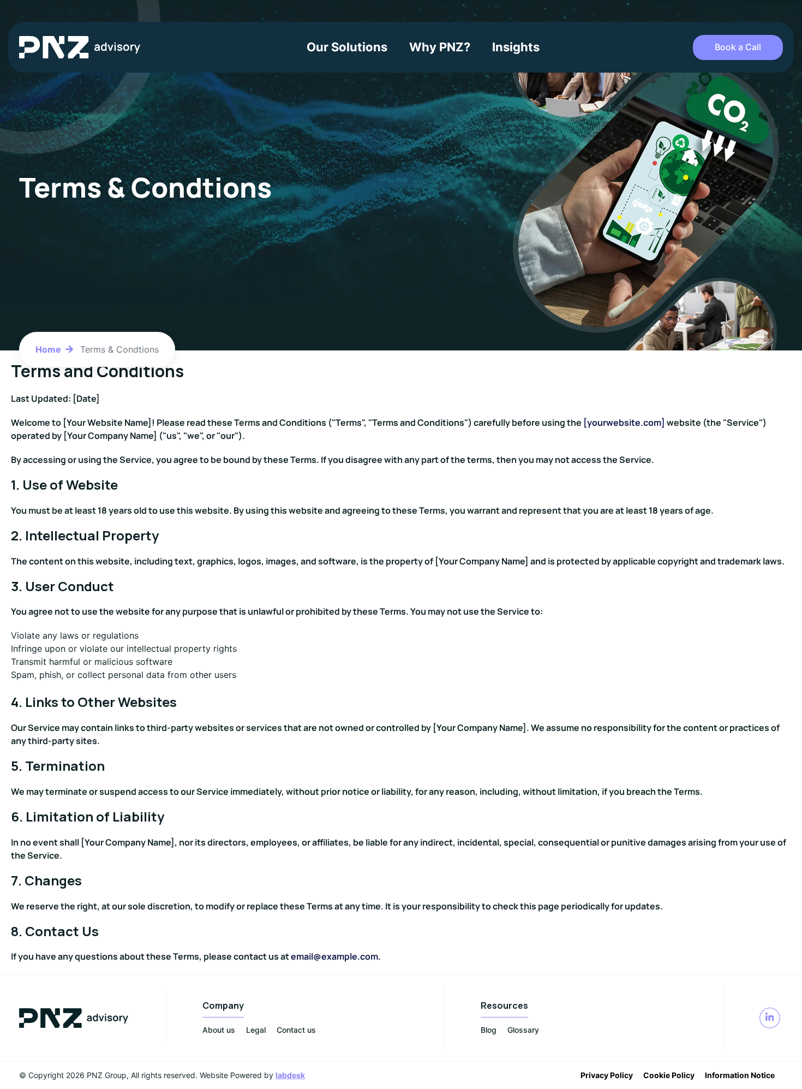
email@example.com (334, 956)
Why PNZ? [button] (439, 47)
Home (48, 349)
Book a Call (738, 46)
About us (218, 1029)
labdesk (290, 1075)
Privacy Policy (606, 1075)
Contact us (296, 1029)
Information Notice (740, 1075)
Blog (488, 1029)
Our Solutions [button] (347, 47)
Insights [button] (516, 47)
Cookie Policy (669, 1075)
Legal (256, 1029)
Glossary (523, 1029)
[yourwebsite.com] (624, 422)
